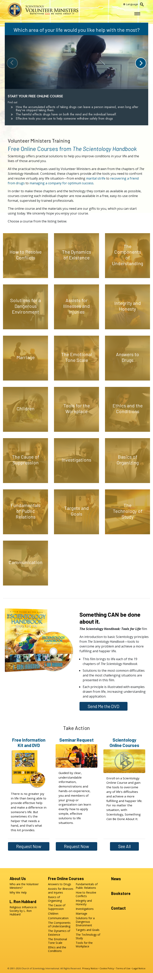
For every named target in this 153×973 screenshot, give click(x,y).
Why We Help (18, 892)
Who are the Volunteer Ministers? (24, 886)
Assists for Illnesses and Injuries (60, 890)
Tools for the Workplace (84, 944)
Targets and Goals (87, 930)
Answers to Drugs (59, 884)
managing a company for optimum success (61, 183)
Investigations (85, 909)
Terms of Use (123, 968)
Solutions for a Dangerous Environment (85, 921)
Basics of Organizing (55, 898)
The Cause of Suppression (56, 907)
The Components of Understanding (59, 924)
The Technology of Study (88, 936)
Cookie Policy (107, 968)
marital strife (95, 178)
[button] (140, 63)
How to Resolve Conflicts (86, 894)
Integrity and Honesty (84, 902)
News (116, 878)
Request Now (28, 846)
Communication (58, 918)
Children (53, 913)
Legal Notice (138, 968)
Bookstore (120, 893)
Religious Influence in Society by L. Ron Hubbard (23, 910)
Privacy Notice (90, 968)
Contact (118, 908)
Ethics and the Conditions (57, 949)
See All (124, 846)
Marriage (81, 913)
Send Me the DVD (103, 706)
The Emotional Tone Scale (57, 941)
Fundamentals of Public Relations (87, 886)
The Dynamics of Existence (59, 932)
